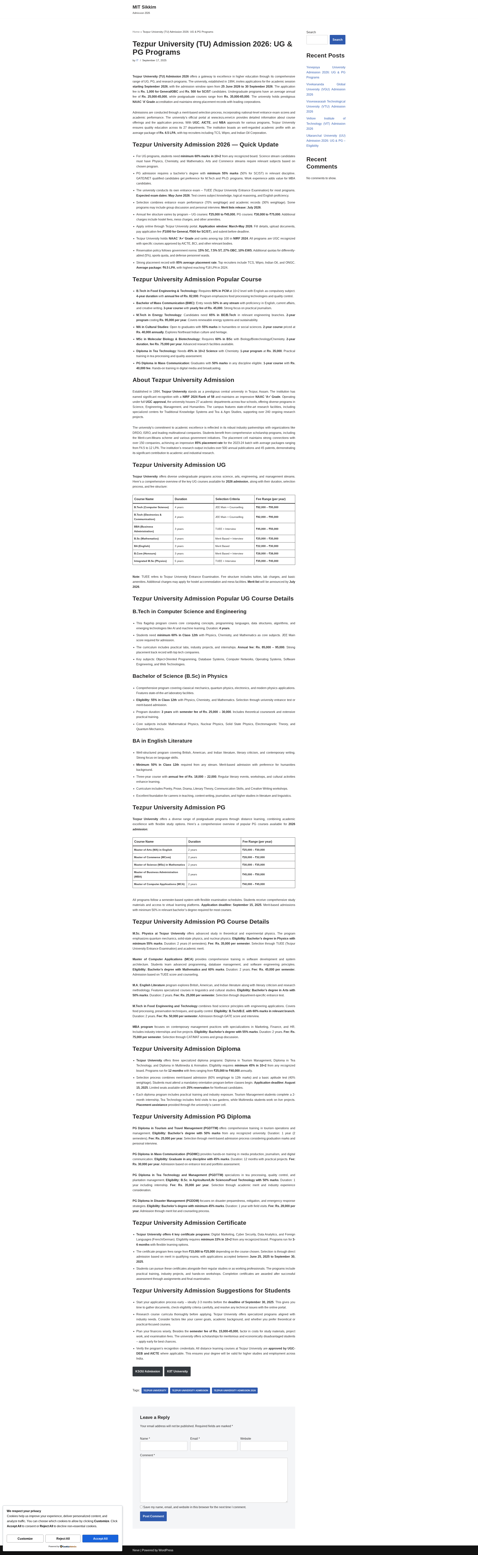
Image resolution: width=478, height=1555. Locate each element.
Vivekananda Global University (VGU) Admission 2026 (325, 89)
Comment (147, 1455)
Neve (136, 1550)
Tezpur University (154, 1390)
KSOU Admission (147, 1371)
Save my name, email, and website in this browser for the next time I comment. (194, 1507)
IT (137, 60)
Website (245, 1438)
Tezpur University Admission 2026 (235, 1390)
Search (311, 32)
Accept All (100, 1538)
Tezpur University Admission (190, 1390)
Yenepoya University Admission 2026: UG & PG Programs (325, 72)
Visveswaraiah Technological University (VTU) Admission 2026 (325, 106)
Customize (25, 1538)
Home (136, 31)
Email (195, 1438)
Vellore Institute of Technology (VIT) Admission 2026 (325, 123)
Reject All (63, 1538)
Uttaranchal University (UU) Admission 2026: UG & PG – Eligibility (325, 140)
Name (145, 1438)
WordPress (166, 1550)
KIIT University (177, 1371)
